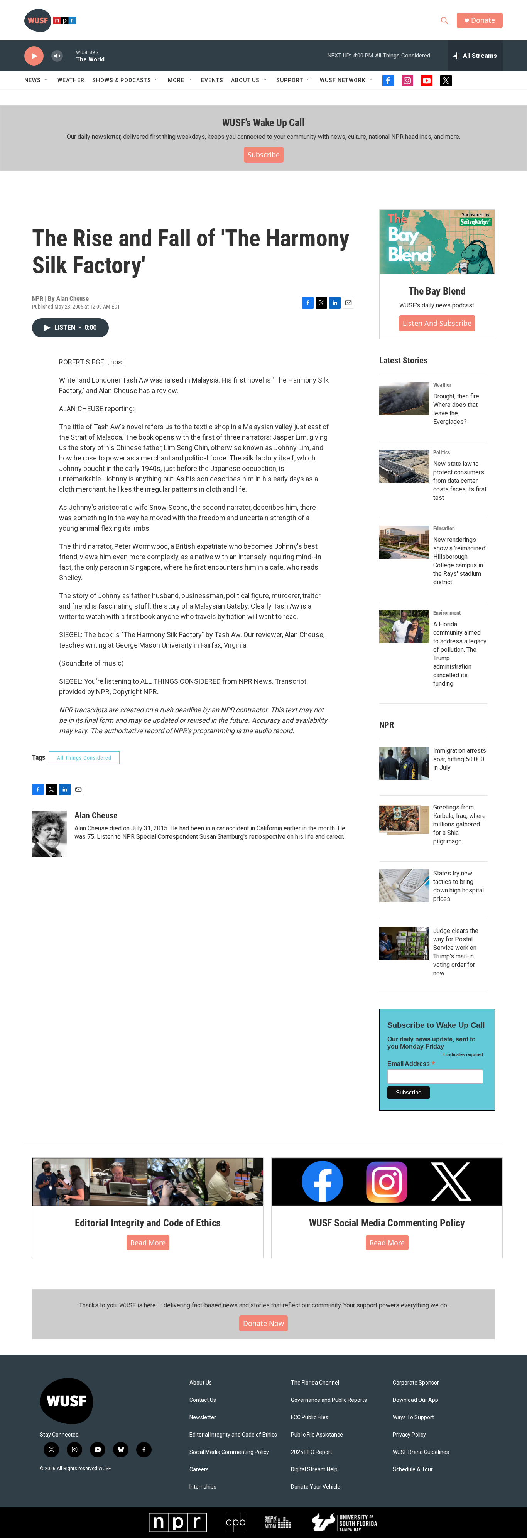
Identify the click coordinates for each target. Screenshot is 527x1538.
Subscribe (264, 154)
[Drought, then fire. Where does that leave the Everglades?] (404, 398)
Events (212, 80)
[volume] (57, 56)
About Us (200, 1383)
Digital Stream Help (314, 1469)
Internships (202, 1487)
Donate (483, 20)
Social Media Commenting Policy (229, 1452)
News (32, 80)
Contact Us (202, 1400)
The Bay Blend (437, 291)
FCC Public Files (309, 1417)
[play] (34, 56)
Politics (441, 452)
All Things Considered (84, 758)
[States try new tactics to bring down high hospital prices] (404, 885)
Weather (70, 80)
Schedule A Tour (413, 1469)
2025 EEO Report (311, 1452)
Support (289, 80)
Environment (447, 613)
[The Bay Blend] (437, 242)
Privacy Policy (409, 1435)
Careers (199, 1469)
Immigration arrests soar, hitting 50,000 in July (459, 759)
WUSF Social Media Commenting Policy (387, 1223)
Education (444, 528)
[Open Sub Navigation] (47, 80)
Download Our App (415, 1400)
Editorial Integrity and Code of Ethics (148, 1223)
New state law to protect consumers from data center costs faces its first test (459, 480)
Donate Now (263, 1323)
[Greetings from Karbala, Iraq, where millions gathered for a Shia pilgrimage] (404, 819)
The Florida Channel (315, 1383)
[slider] (69, 56)
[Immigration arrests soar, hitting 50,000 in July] (404, 763)
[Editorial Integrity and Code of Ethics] (147, 1182)
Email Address (411, 1063)
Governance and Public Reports (329, 1400)
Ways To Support (413, 1417)
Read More (148, 1242)
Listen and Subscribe (437, 323)
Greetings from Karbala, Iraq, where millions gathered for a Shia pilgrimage (459, 824)
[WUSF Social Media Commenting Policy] (387, 1182)
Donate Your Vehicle (315, 1487)
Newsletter (202, 1417)
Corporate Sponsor (416, 1383)
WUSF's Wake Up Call (263, 122)
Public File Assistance (317, 1435)
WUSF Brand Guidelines (421, 1452)
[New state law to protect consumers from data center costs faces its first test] (404, 466)
